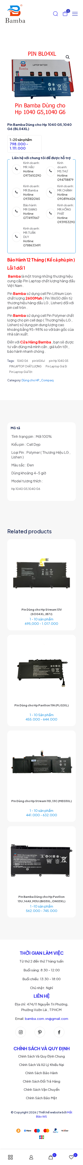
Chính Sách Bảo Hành (41, 1073)
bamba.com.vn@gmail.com (46, 1018)
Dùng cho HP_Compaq (38, 380)
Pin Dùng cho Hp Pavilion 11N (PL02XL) (41, 705)
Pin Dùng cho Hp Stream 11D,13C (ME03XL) (41, 801)
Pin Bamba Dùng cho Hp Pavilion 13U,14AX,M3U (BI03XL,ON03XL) (42, 899)
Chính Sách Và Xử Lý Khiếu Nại (41, 1064)
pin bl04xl (38, 360)
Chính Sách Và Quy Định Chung (41, 1056)
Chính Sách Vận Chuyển (42, 1089)
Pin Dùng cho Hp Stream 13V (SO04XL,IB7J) (41, 612)
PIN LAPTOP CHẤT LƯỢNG (25, 366)
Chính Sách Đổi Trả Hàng (41, 1081)
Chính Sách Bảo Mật (41, 1098)
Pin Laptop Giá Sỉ (56, 366)
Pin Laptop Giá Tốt (20, 372)
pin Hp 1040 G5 (58, 360)
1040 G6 (22, 360)
